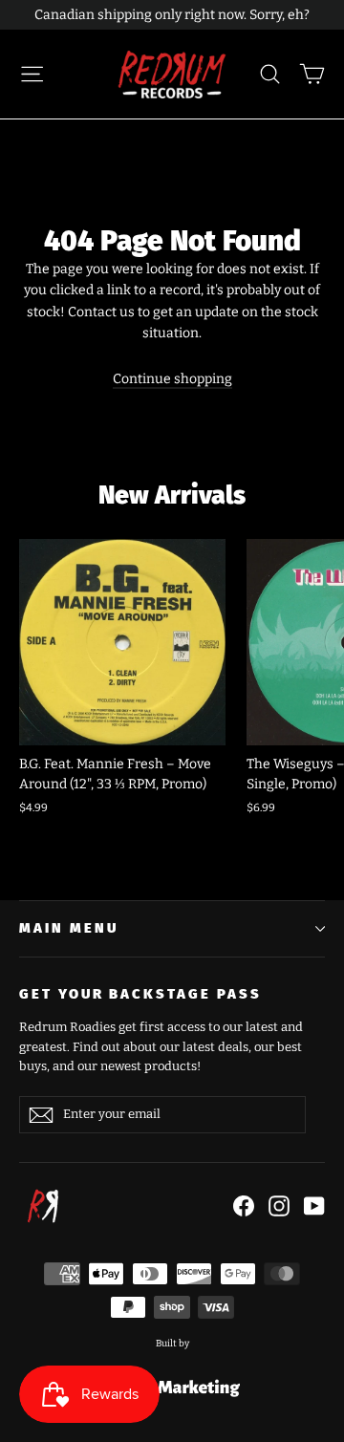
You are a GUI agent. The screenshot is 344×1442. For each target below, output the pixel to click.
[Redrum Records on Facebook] (243, 1205)
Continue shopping (172, 379)
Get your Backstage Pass (140, 993)
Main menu (68, 927)
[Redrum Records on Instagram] (279, 1205)
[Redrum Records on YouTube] (314, 1205)
